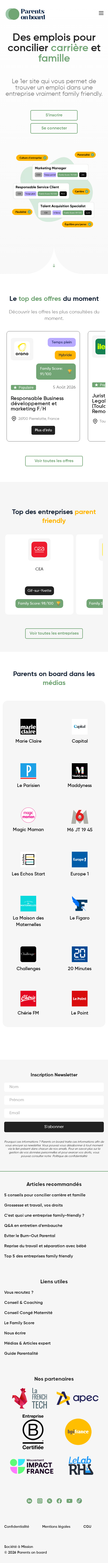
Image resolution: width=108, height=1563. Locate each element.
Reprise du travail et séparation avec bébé (45, 1246)
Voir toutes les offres (54, 461)
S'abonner (54, 1127)
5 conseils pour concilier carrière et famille (44, 1195)
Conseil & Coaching (23, 1303)
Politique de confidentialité (69, 1156)
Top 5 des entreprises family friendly (38, 1256)
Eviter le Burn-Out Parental (29, 1236)
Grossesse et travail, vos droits (33, 1205)
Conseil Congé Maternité (28, 1313)
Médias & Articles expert (28, 1343)
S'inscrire (54, 115)
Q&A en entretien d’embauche (33, 1226)
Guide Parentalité (21, 1354)
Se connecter (54, 128)
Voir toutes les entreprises (54, 633)
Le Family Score (19, 1323)
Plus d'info (43, 430)
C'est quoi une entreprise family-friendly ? (44, 1216)
